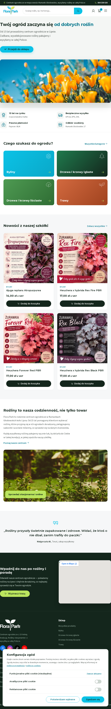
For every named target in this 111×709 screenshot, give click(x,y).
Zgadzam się (93, 699)
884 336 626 (103, 2)
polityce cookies (33, 665)
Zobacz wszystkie (96, 226)
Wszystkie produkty (67, 625)
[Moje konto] (93, 11)
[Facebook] (2, 648)
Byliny (61, 630)
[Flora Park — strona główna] (10, 10)
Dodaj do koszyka (30, 303)
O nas (2, 663)
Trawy (61, 644)
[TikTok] (17, 648)
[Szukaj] (78, 11)
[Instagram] (10, 648)
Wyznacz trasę (16, 593)
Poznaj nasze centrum (15, 443)
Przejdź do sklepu (18, 49)
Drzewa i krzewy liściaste (69, 639)
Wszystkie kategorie (95, 143)
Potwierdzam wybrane (62, 699)
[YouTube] (24, 648)
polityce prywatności (16, 665)
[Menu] (106, 11)
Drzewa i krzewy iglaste (68, 635)
